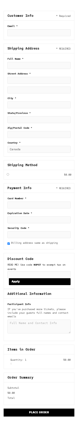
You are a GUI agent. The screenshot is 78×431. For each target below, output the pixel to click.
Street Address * (19, 73)
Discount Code (20, 259)
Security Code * (18, 228)
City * (11, 98)
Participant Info (19, 304)
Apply (16, 281)
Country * (13, 142)
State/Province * (19, 113)
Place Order (39, 412)
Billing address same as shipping (34, 242)
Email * (12, 26)
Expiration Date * (19, 213)
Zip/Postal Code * (19, 127)
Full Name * (15, 58)
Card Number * (16, 198)
